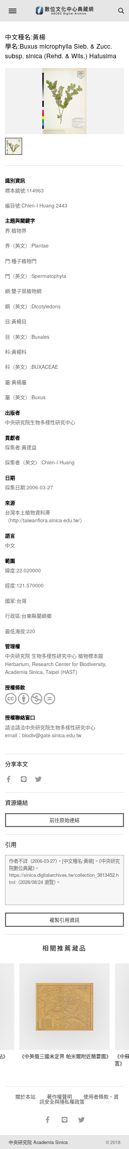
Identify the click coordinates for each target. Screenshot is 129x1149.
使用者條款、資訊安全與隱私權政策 (79, 1099)
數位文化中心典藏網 (64, 10)
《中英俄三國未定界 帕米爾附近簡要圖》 (65, 1056)
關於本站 (25, 1096)
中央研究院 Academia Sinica (38, 1142)
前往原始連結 (64, 819)
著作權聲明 (59, 1096)
